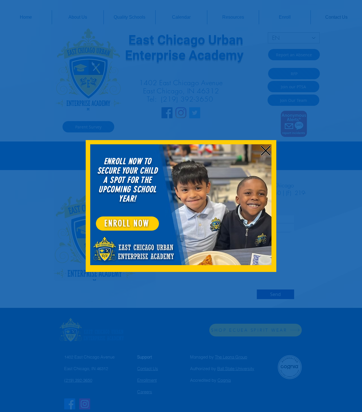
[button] (266, 151)
